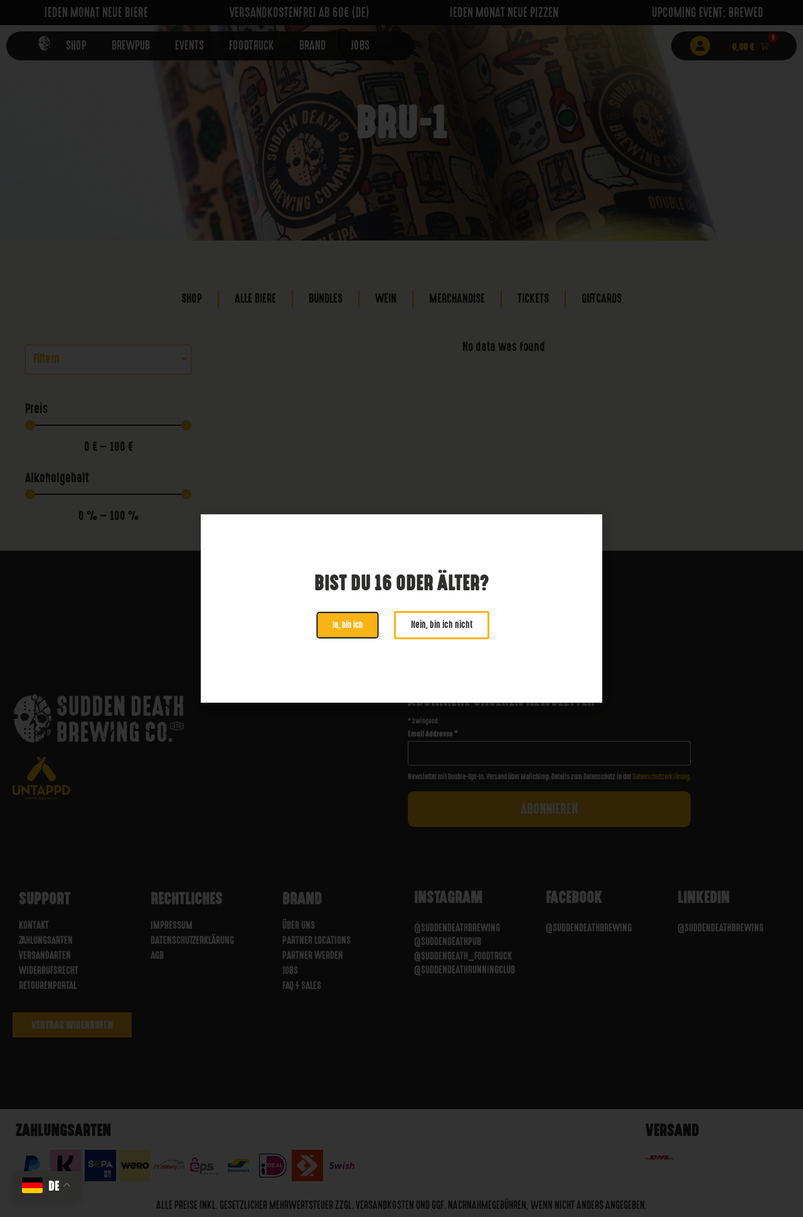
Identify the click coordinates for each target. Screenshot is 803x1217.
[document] (401, 608)
